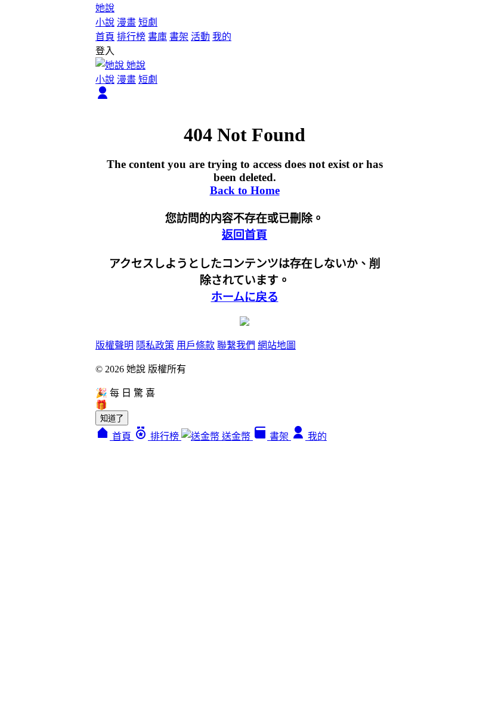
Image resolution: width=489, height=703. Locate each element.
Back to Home (245, 190)
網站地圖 (277, 345)
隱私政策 (155, 345)
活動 (200, 37)
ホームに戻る (244, 297)
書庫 (157, 37)
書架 (178, 37)
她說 (104, 8)
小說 (104, 22)
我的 (221, 37)
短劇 (147, 22)
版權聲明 (114, 345)
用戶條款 (196, 345)
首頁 (104, 37)
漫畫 (126, 22)
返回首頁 (244, 235)
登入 (104, 51)
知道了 (111, 418)
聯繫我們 (236, 345)
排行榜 (131, 37)
